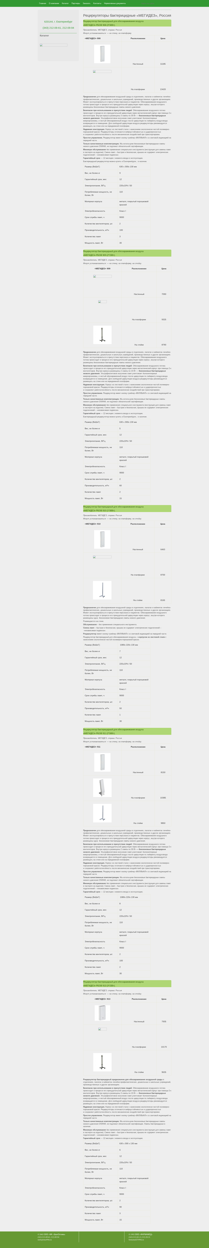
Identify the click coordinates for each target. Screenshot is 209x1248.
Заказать (86, 3)
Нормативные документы (115, 3)
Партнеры (76, 3)
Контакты (97, 3)
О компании (54, 3)
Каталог (65, 3)
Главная (42, 3)
